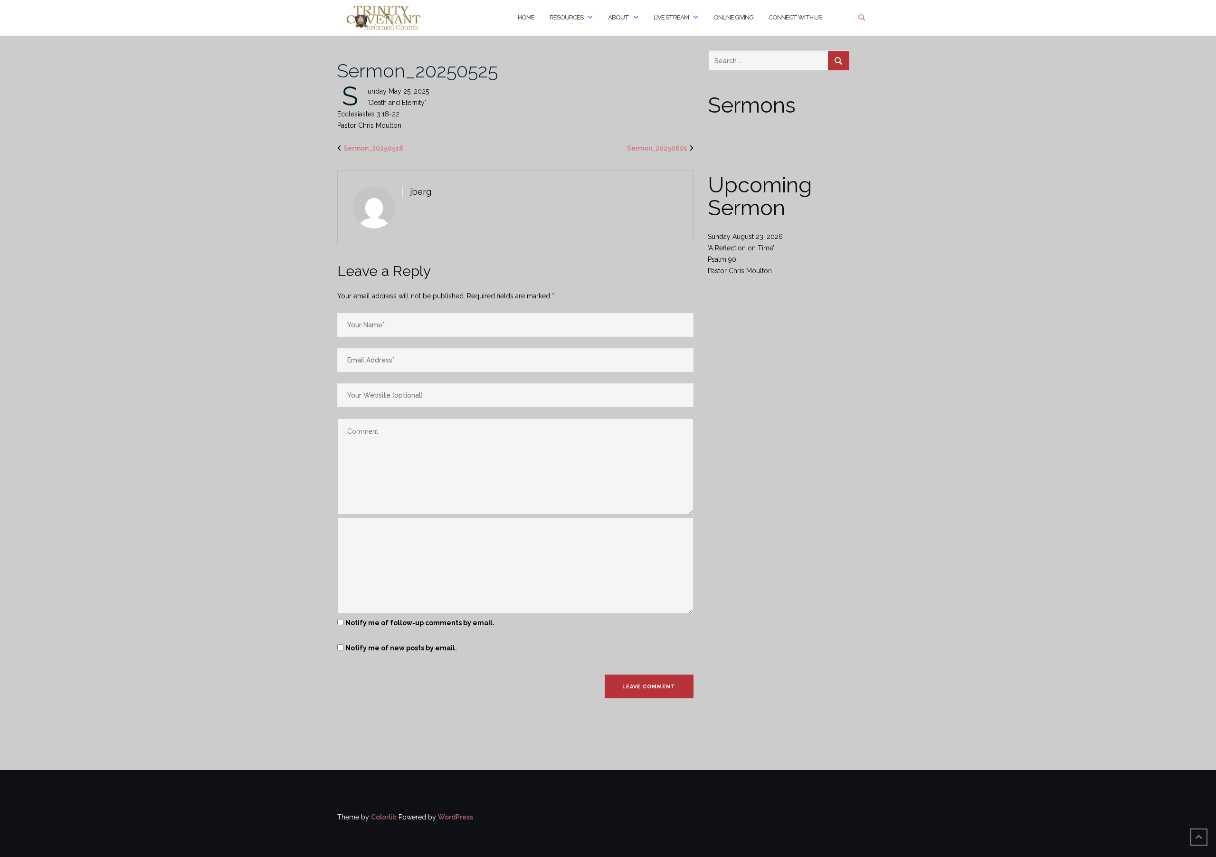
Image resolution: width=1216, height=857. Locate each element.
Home (526, 17)
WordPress (455, 817)
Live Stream (671, 17)
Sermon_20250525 (417, 70)
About (618, 17)
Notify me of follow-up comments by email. (419, 623)
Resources (566, 17)
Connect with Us (795, 17)
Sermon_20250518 (373, 148)
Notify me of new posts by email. (401, 648)
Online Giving (733, 17)
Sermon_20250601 (657, 148)
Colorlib (384, 817)
